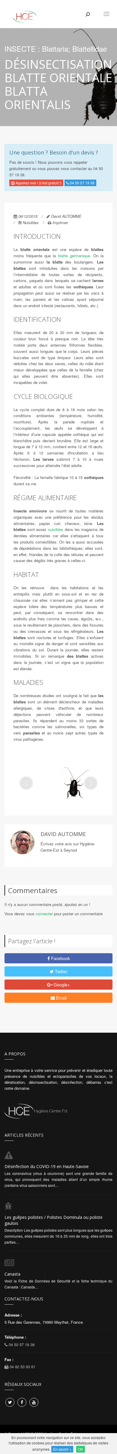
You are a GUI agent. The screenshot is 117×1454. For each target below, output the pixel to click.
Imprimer (60, 222)
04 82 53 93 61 (21, 1366)
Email (61, 998)
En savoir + (62, 1449)
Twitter (61, 971)
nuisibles (55, 529)
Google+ (61, 985)
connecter (44, 913)
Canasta (12, 1274)
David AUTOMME (66, 216)
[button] (26, 783)
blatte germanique (74, 255)
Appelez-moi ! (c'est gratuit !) (38, 182)
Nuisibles (31, 222)
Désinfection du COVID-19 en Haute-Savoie (46, 1166)
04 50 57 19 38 (81, 182)
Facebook (60, 958)
